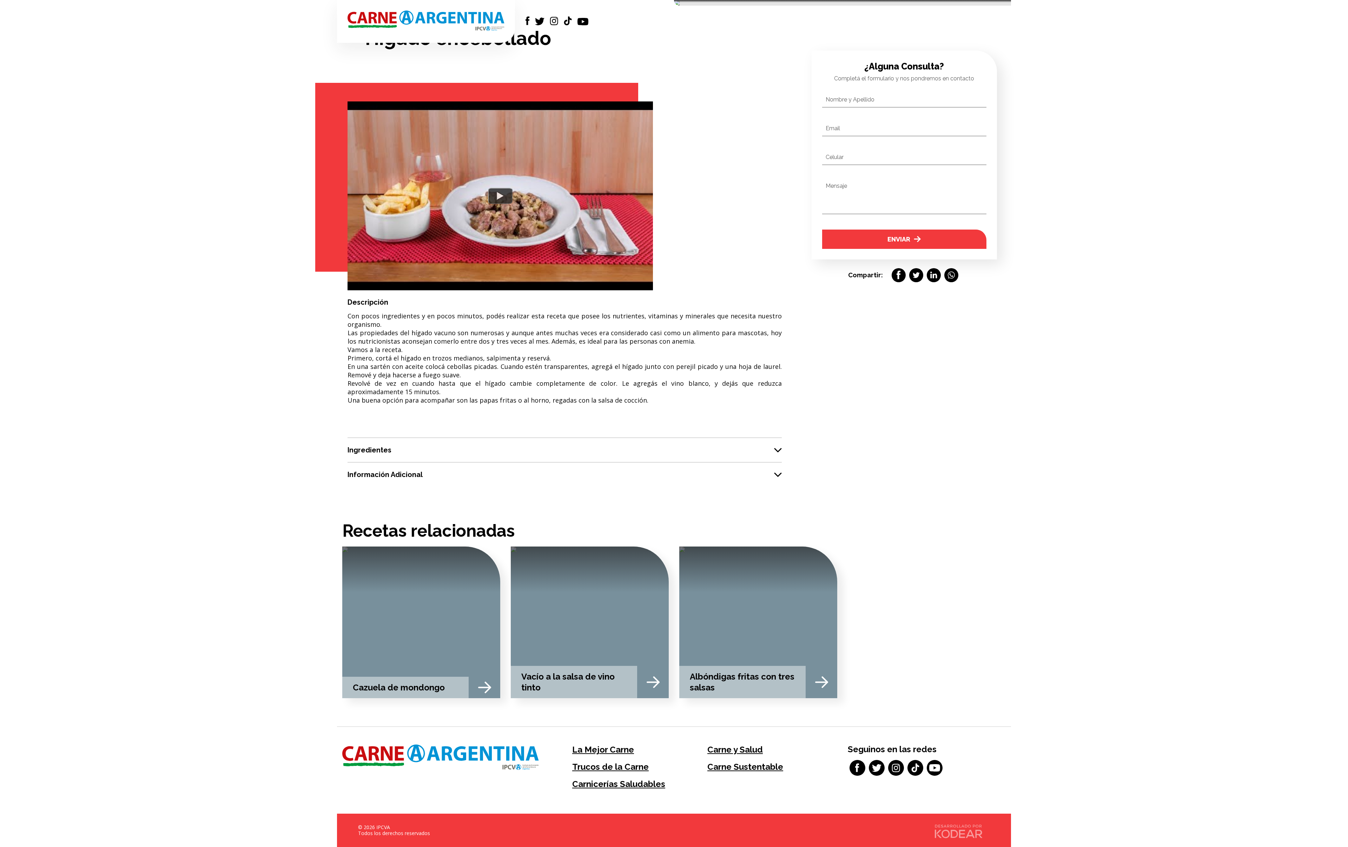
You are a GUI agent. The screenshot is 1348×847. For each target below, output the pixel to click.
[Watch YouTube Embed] (500, 196)
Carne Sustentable (745, 767)
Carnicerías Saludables (618, 784)
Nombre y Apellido (850, 99)
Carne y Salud (735, 750)
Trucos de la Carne (610, 767)
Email (833, 128)
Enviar (898, 239)
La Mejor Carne (603, 750)
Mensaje (836, 186)
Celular (835, 157)
